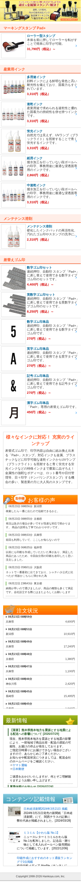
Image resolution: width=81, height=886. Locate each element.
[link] (40, 45)
